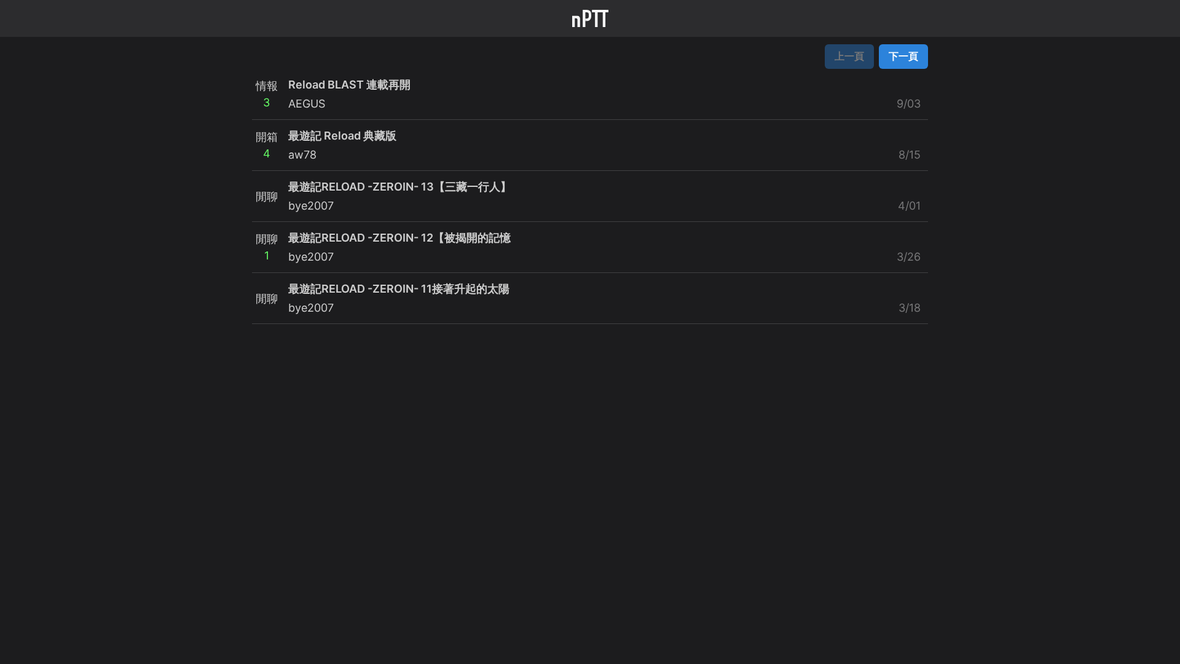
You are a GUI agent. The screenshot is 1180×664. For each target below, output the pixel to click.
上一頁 (849, 56)
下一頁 (903, 56)
